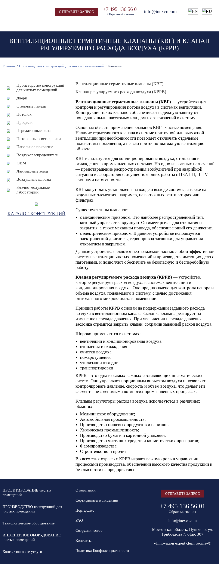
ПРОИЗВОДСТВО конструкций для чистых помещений (32, 509)
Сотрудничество (88, 530)
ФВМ (21, 163)
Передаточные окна (33, 130)
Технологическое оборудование (29, 523)
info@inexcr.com (160, 11)
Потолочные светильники (38, 138)
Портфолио (84, 510)
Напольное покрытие (34, 147)
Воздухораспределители (37, 155)
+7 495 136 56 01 (121, 9)
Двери (21, 98)
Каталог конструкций (36, 213)
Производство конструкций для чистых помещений (40, 87)
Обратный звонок (121, 14)
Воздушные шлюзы (33, 179)
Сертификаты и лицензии (96, 500)
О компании (85, 490)
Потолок (23, 114)
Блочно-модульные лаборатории (33, 189)
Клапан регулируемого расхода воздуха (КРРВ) (120, 91)
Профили (24, 122)
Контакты (83, 540)
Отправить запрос (76, 11)
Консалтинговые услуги (22, 551)
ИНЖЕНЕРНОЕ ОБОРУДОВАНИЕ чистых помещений (32, 537)
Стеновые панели (31, 106)
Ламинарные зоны (32, 171)
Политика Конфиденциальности (102, 550)
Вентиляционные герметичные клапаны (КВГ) (119, 83)
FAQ (79, 520)
